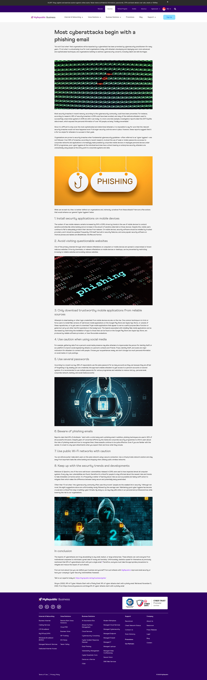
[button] (175, 9)
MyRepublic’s (126, 570)
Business (110, 9)
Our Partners (129, 644)
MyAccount (154, 9)
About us (143, 9)
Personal (100, 9)
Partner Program (122, 9)
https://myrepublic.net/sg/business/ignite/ (90, 578)
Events (134, 9)
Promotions (129, 639)
